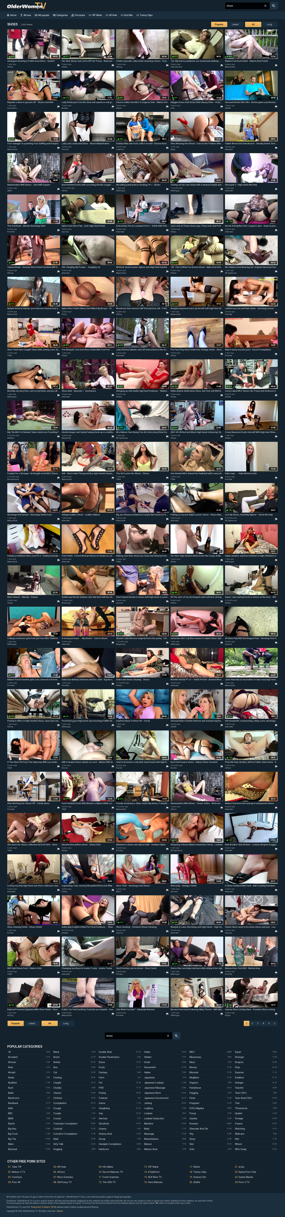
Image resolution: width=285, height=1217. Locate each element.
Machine (148, 1123)
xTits (172, 108)
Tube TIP (16, 1166)
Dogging (57, 1149)
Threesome (241, 1108)
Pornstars (78, 15)
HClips (64, 67)
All (253, 24)
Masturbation (151, 1138)
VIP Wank (95, 15)
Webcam (239, 1133)
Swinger (239, 1082)
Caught (57, 1082)
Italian (147, 1072)
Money (193, 1067)
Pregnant (194, 1103)
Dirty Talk (58, 1144)
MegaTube (66, 438)
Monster (194, 1072)
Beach (11, 1123)
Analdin (65, 108)
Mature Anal (150, 1149)
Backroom (13, 1098)
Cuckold (57, 1128)
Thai (237, 1103)
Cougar (57, 1108)
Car (55, 1072)
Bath (10, 1108)
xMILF (9, 191)
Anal (10, 1067)
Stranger (239, 1057)
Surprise (239, 1072)
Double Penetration (109, 1057)
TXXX (9, 356)
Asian (11, 1077)
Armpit (11, 1072)
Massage (149, 1133)
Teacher (239, 1087)
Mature (148, 1144)
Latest (235, 24)
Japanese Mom (152, 1092)
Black (56, 1051)
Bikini (11, 1144)
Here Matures (155, 1182)
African (12, 1062)
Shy (191, 1133)
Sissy (192, 1138)
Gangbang (104, 1108)
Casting (57, 1077)
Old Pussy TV (64, 1182)
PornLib (65, 149)
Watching (240, 1128)
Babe (11, 1092)
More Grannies (65, 1177)
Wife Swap (240, 1149)
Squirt (238, 1051)
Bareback (13, 1103)
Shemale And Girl (199, 1128)
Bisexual (12, 1149)
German (103, 1118)
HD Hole (111, 15)
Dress (102, 1062)
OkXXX (228, 108)
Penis (192, 1098)
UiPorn (228, 768)
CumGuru (17, 1177)
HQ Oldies (108, 1166)
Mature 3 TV (18, 1171)
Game (102, 1103)
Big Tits (12, 1138)
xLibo (241, 1166)
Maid (146, 1128)
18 (9, 1051)
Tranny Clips (144, 15)
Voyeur (239, 1123)
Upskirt (238, 1113)
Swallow (239, 1077)
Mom (192, 1062)
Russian (194, 1123)
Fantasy (103, 1072)
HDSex (10, 67)
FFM (101, 1087)
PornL (64, 314)
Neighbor (194, 1077)
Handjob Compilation (110, 1144)
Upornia (65, 232)
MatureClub (230, 67)
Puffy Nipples (197, 1108)
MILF (192, 1051)
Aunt (10, 1087)
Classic (57, 1092)
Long (269, 24)
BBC (10, 1113)
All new (25, 15)
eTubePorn (154, 1171)
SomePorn (12, 108)
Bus (55, 1067)
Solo (192, 1149)
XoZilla (228, 397)
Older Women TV (26, 6)
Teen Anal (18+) (243, 1098)
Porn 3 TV (244, 1182)
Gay (101, 1113)
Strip (237, 1067)
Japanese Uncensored (156, 1098)
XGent (196, 1166)
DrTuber (119, 850)
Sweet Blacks (246, 1177)
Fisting (102, 1092)
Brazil (56, 1057)
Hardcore (104, 1149)
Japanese (149, 1077)
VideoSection (176, 67)
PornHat (10, 232)
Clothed (57, 1098)
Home (11, 15)
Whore (238, 1144)
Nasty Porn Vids (247, 1171)
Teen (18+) (241, 1092)
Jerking (148, 1103)
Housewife (150, 1067)
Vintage (239, 1118)
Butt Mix (126, 15)
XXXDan (10, 438)
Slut (192, 1144)
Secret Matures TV (113, 1171)
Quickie (193, 1118)
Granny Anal (105, 1133)
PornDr (65, 768)
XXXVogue (120, 191)
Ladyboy (148, 1108)
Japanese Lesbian (154, 1082)
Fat (100, 1082)
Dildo (56, 1138)
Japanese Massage (154, 1087)
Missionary (195, 1057)
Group (102, 1138)
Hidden (148, 1057)
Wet (237, 1138)
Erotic (102, 1067)
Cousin (57, 1118)
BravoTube (120, 521)
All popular (41, 15)
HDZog (119, 67)
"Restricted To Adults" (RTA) (43, 1207)
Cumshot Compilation (65, 1133)
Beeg (173, 149)
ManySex (229, 149)
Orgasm (194, 1082)
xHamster (229, 191)
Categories (60, 15)
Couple (57, 1113)
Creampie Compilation (65, 1123)
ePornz (61, 1171)
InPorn (173, 809)
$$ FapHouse (231, 273)
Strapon (239, 1062)
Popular (219, 24)
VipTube (174, 892)
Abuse (60, 1211)
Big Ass (12, 1128)
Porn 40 (16, 1182)
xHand (119, 108)
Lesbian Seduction (154, 1118)
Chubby (57, 1087)
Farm (101, 1077)
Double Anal (105, 1051)
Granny (102, 1128)
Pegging (194, 1092)
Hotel (147, 1062)
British (56, 1062)
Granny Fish (199, 1177)
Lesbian (148, 1113)
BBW (10, 1118)
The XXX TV (109, 1182)
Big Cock (13, 1133)
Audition (12, 1082)
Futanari (103, 1098)
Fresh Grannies (111, 1177)
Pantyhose (195, 1087)
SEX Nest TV (155, 1177)
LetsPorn (120, 149)
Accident (13, 1057)
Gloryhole (104, 1123)
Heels (147, 1051)
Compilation (59, 1103)
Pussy (193, 1113)
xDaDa (196, 1182)
